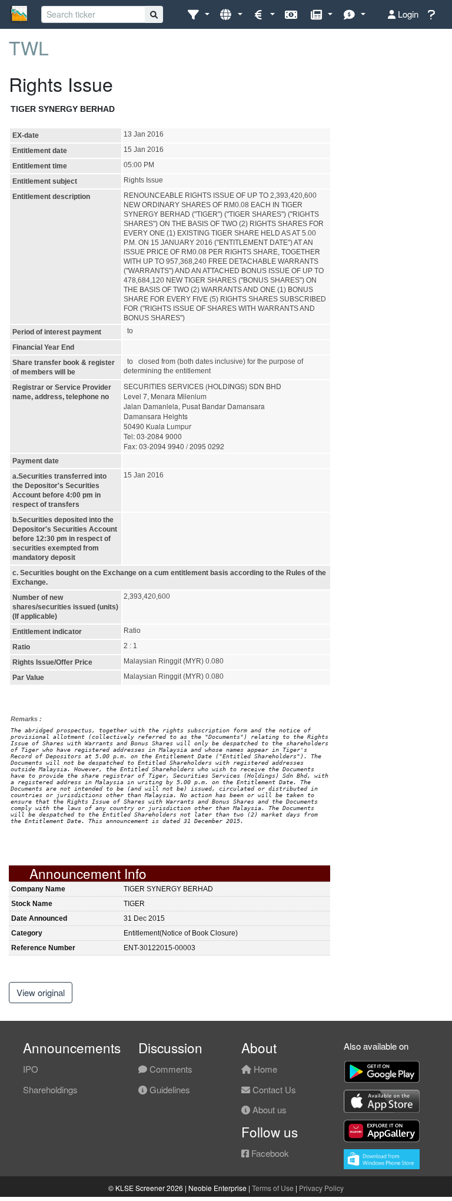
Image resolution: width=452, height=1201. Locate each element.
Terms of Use (273, 1188)
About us (268, 1109)
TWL (29, 47)
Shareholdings (50, 1089)
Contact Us (273, 1089)
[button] (198, 14)
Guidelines (168, 1089)
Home (264, 1069)
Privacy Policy (321, 1188)
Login (407, 14)
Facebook (269, 1153)
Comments (169, 1069)
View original (40, 992)
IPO (30, 1069)
